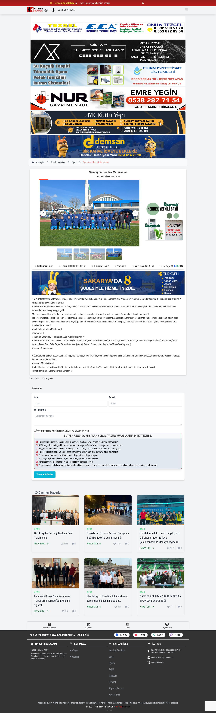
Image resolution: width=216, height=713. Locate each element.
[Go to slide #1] (64, 254)
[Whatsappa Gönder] (178, 266)
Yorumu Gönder (45, 474)
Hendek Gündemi (117, 650)
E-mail (112, 397)
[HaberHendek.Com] (35, 10)
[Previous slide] (43, 213)
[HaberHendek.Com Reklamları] (108, 27)
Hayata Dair (114, 694)
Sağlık (111, 669)
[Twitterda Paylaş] (172, 266)
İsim (36, 397)
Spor (74, 162)
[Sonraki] (143, 3)
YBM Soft (108, 710)
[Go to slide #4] (114, 254)
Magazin (113, 675)
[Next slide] (135, 213)
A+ (152, 266)
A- (150, 266)
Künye (74, 650)
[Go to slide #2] (81, 254)
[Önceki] (76, 3)
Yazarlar (75, 656)
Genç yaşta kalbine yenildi (97, 3)
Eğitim (112, 663)
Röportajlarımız (116, 688)
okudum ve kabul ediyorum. (63, 430)
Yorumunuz (40, 409)
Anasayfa (39, 162)
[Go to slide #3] (97, 254)
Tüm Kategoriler (58, 162)
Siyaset (112, 682)
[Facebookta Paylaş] (175, 266)
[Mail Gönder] (181, 266)
